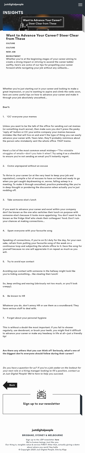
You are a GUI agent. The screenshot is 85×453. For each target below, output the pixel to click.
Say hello (53, 447)
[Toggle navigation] (80, 4)
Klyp (64, 450)
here (57, 440)
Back (12, 385)
